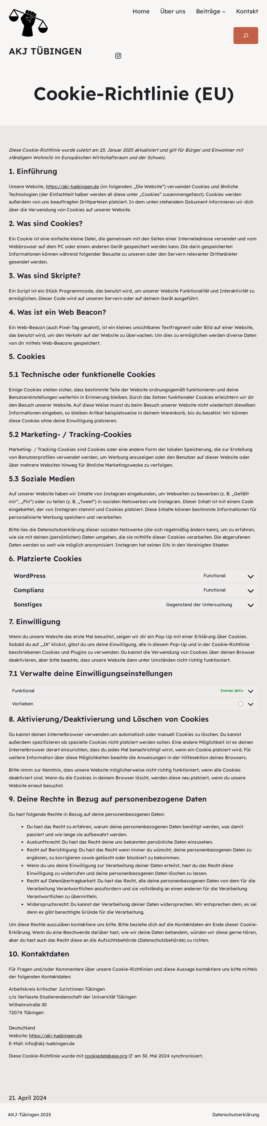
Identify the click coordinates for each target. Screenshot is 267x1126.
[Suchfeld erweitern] (245, 35)
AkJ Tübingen (45, 51)
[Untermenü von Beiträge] (224, 11)
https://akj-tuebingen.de (72, 186)
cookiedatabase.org (106, 1056)
